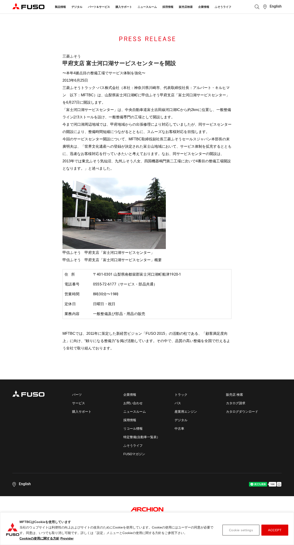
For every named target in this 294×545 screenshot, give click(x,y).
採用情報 (167, 6)
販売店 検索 (234, 394)
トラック (181, 394)
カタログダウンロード (242, 411)
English (276, 6)
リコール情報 (133, 428)
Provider (67, 538)
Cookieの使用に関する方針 (39, 538)
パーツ (77, 394)
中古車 (179, 428)
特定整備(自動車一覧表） (141, 437)
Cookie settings (241, 530)
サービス (78, 403)
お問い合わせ (133, 403)
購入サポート (124, 6)
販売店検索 (186, 6)
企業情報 (203, 6)
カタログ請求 (235, 403)
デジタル (76, 6)
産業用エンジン (186, 411)
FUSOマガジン (134, 454)
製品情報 (60, 6)
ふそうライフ (223, 6)
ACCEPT (275, 530)
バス (178, 403)
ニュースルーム (147, 6)
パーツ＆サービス (99, 6)
